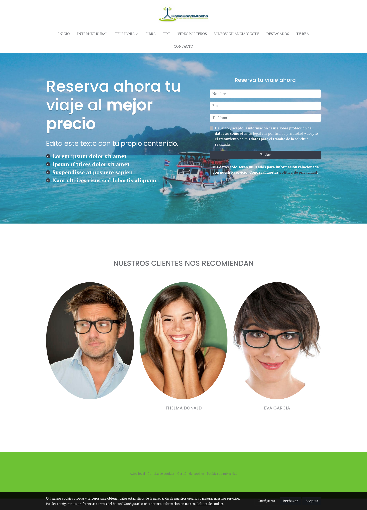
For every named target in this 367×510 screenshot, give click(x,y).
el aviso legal (251, 133)
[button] (126, 34)
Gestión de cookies (190, 474)
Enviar (265, 154)
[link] (183, 13)
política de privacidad (298, 172)
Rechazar (290, 501)
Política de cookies (161, 474)
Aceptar (311, 501)
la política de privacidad (284, 133)
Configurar (266, 501)
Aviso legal (137, 474)
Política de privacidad (222, 474)
